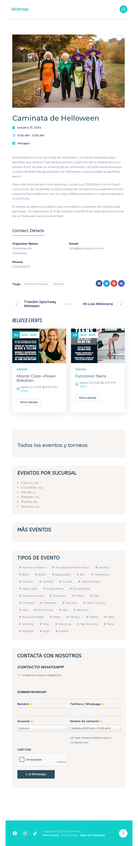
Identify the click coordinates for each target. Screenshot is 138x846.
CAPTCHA (24, 749)
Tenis (110, 624)
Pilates (93, 617)
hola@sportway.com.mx (83, 248)
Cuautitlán (29, 487)
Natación (82, 609)
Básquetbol (62, 574)
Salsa (110, 617)
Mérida (26, 492)
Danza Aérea (55, 588)
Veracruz (28, 506)
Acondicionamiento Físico (71, 567)
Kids (64, 609)
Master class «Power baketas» (36, 378)
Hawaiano (49, 602)
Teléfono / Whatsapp (87, 704)
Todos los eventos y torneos (52, 445)
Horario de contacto (86, 721)
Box (82, 574)
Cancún (21, 369)
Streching (64, 624)
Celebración (101, 574)
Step (45, 624)
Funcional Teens (90, 376)
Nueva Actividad (32, 617)
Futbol (79, 595)
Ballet (41, 574)
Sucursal (25, 721)
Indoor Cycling (95, 602)
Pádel (56, 617)
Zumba (63, 631)
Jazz (24, 609)
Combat (47, 581)
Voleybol (27, 631)
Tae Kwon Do (88, 624)
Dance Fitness (90, 581)
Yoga (45, 631)
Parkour (74, 617)
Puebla (27, 502)
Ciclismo (27, 581)
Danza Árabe (81, 588)
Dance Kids (29, 588)
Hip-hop (71, 602)
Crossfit (67, 581)
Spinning (27, 624)
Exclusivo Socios (32, 595)
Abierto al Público (36, 284)
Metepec (24, 143)
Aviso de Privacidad (92, 835)
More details (29, 402)
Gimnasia (27, 602)
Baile (25, 574)
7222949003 (21, 266)
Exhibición (59, 595)
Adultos (59, 284)
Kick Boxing (44, 609)
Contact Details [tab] (28, 230)
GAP (96, 595)
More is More (51, 835)
